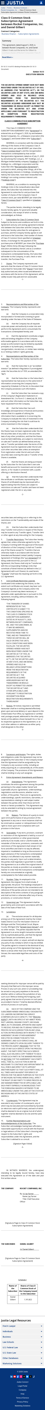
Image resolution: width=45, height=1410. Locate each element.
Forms (9, 8)
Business (7, 1336)
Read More (7, 57)
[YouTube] (14, 1376)
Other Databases (10, 1358)
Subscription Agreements (28, 34)
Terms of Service (22, 1398)
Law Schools (8, 1342)
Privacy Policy (22, 1402)
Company (22, 1390)
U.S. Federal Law (10, 1347)
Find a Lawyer (9, 1326)
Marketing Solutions (12, 1363)
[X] (30, 1376)
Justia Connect (22, 1382)
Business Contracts (20, 8)
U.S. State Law (9, 1352)
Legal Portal (22, 1386)
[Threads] (24, 1376)
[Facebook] (17, 1376)
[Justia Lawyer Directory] (33, 1376)
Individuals (8, 1331)
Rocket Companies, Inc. (9, 10)
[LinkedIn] (11, 1376)
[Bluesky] (27, 1376)
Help (22, 1394)
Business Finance (9, 34)
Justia (3, 8)
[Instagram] (21, 1376)
